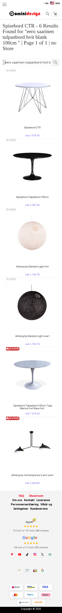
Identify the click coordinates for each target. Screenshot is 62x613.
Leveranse (43, 500)
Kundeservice (39, 508)
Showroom (36, 495)
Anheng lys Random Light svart (32, 336)
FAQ (21, 495)
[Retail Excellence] (20, 570)
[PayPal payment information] (31, 595)
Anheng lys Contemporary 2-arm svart (32, 475)
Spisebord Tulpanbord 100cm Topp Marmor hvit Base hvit (32, 407)
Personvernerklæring (25, 504)
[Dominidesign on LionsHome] (50, 554)
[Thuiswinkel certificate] (35, 570)
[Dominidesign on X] (42, 554)
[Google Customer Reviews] (42, 570)
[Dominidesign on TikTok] (27, 554)
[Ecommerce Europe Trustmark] (27, 570)
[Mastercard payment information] (16, 595)
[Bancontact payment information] (31, 587)
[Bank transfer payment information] (23, 602)
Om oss (17, 500)
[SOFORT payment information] (38, 602)
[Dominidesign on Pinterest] (12, 554)
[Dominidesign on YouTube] (20, 554)
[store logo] (24, 13)
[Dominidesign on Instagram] (35, 554)
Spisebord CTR (32, 127)
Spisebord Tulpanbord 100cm (32, 197)
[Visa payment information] (46, 587)
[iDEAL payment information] (16, 587)
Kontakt (29, 500)
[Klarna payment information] (46, 595)
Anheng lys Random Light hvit (32, 266)
